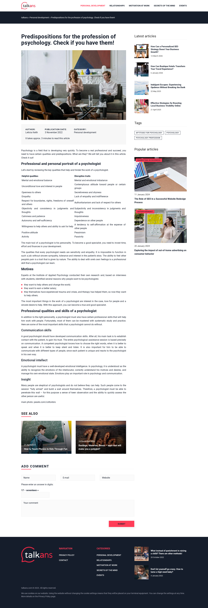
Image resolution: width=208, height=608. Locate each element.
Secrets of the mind (164, 6)
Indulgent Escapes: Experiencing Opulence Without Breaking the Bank (168, 86)
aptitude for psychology (149, 133)
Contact (63, 560)
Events (183, 6)
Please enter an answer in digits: (37, 484)
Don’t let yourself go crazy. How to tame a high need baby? (167, 570)
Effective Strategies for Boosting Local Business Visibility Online (166, 104)
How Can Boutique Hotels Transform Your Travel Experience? (168, 67)
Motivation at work (139, 6)
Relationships (117, 6)
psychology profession (148, 138)
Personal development (93, 6)
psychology (173, 133)
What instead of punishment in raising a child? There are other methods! (168, 552)
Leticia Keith (31, 132)
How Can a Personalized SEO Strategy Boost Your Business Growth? (165, 49)
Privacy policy (66, 555)
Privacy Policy (44, 596)
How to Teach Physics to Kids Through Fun (46, 449)
